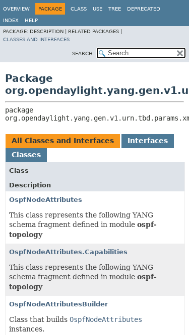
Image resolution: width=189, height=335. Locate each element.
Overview (16, 9)
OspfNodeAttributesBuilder (58, 304)
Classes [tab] (26, 155)
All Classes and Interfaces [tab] (63, 141)
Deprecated (143, 9)
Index (11, 20)
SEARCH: (83, 53)
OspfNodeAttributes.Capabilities (68, 252)
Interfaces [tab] (148, 141)
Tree (114, 9)
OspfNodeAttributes (45, 199)
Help (31, 20)
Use (97, 9)
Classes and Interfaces (36, 39)
